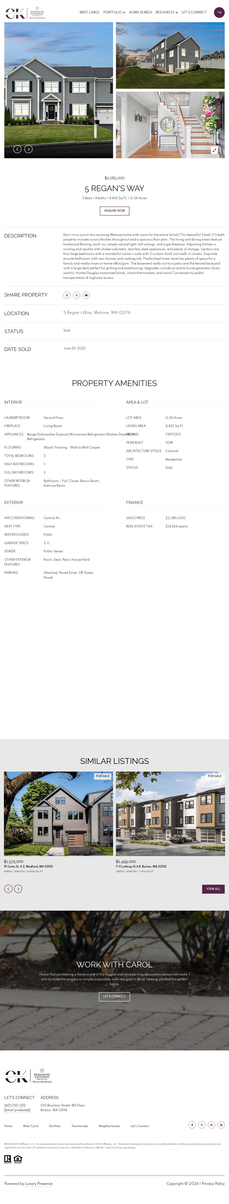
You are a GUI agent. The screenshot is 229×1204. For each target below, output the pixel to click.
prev (8, 889)
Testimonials (79, 1126)
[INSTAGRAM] (201, 1124)
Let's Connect (140, 1126)
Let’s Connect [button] (114, 996)
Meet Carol (90, 12)
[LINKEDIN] (211, 1124)
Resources (165, 12)
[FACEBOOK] (192, 1124)
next (18, 889)
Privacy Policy (213, 1184)
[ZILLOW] (221, 1124)
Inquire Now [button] (114, 211)
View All (213, 889)
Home (8, 1126)
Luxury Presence (38, 1184)
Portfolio (112, 12)
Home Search (140, 12)
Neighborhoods (109, 1126)
